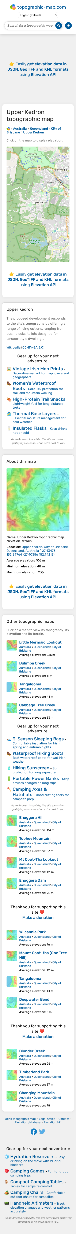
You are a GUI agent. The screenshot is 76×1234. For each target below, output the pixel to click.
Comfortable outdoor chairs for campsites (37, 1195)
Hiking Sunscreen (31, 767)
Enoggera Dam (32, 880)
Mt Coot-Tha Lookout (38, 859)
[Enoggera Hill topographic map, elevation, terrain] (12, 823)
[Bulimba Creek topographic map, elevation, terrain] (12, 669)
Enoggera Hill (31, 817)
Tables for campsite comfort (31, 1186)
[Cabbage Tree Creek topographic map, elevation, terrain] (12, 711)
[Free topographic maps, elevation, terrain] (8, 128)
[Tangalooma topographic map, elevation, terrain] (12, 690)
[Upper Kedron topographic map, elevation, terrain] (38, 499)
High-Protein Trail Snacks (39, 399)
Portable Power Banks (36, 778)
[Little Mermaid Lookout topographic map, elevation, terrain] (12, 648)
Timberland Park (34, 1072)
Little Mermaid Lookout (40, 642)
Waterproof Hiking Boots (38, 753)
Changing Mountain (37, 1093)
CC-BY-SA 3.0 (32, 347)
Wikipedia (13, 347)
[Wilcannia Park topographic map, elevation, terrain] (12, 938)
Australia (25, 647)
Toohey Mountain (34, 838)
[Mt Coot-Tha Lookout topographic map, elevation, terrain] (12, 865)
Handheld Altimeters (31, 1203)
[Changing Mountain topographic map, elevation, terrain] (12, 1099)
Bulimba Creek (32, 663)
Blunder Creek (32, 1051)
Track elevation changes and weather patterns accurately (40, 1207)
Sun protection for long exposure (35, 770)
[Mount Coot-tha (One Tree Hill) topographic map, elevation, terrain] (12, 961)
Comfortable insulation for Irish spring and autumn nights (36, 745)
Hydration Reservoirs (32, 1156)
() (38, 550)
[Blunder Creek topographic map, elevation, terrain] (12, 1057)
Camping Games (27, 1171)
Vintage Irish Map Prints (38, 368)
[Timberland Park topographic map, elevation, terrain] (12, 1078)
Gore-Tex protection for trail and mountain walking (38, 391)
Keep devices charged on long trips (41, 781)
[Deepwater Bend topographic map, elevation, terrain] (12, 1005)
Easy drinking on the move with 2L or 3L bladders (37, 1161)
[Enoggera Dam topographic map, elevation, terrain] (12, 886)
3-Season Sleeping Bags (38, 738)
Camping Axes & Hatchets (30, 792)
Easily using (38, 69)
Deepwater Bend (34, 999)
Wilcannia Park (32, 932)
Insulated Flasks (30, 428)
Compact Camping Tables (37, 1181)
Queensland (42, 647)
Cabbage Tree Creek (37, 705)
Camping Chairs (26, 1192)
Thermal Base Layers (34, 413)
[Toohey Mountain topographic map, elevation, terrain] (12, 844)
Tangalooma (30, 684)
